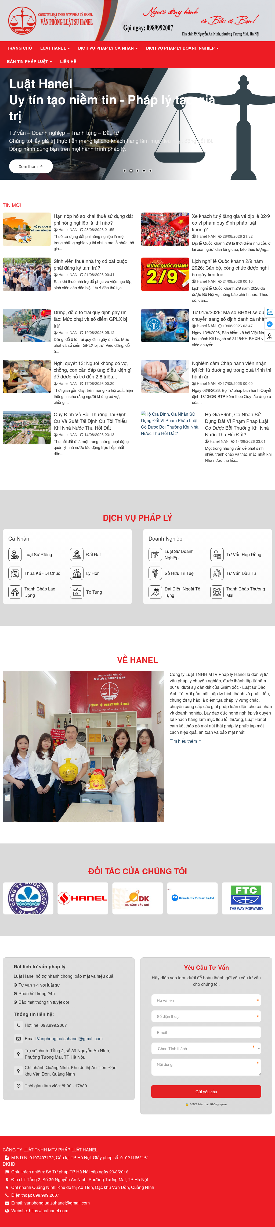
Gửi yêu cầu (206, 1091)
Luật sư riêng (38, 554)
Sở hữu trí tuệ (179, 573)
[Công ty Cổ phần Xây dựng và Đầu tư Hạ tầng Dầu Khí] (138, 898)
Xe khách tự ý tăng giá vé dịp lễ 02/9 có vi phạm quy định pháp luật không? (231, 222)
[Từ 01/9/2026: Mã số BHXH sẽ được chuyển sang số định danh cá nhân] (165, 332)
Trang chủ (19, 48)
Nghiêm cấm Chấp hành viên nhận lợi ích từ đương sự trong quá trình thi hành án (231, 369)
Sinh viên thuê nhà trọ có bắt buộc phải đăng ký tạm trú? (90, 264)
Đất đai (93, 554)
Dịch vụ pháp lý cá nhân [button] (106, 48)
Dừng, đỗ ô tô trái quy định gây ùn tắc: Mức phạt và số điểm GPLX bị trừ (90, 318)
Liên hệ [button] (68, 61)
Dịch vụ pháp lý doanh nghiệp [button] (181, 48)
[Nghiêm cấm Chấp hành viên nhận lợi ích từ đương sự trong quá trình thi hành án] (165, 383)
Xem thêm (28, 162)
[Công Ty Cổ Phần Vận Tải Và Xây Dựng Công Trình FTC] (247, 898)
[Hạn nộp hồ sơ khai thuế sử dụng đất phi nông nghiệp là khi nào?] (27, 232)
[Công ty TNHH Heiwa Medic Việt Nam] (192, 898)
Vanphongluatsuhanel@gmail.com (70, 1038)
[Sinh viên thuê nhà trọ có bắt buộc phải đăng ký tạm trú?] (27, 280)
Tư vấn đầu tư (241, 573)
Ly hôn (93, 573)
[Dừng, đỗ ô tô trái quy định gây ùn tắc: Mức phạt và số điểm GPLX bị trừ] (27, 332)
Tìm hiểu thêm (184, 741)
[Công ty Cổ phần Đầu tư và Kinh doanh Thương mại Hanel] (83, 898)
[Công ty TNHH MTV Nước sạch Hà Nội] (28, 898)
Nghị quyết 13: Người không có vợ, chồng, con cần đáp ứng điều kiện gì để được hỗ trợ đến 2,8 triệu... (93, 369)
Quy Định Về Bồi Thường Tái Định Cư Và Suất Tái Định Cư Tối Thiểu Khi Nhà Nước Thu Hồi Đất (90, 421)
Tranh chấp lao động (39, 592)
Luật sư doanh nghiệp (179, 554)
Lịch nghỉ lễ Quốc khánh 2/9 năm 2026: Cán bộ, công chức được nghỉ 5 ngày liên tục (230, 267)
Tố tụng (94, 592)
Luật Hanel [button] (53, 48)
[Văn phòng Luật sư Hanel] (137, 20)
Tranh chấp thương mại (245, 592)
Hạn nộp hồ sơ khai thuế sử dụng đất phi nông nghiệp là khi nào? (93, 219)
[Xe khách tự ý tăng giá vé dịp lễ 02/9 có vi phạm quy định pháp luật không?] (165, 232)
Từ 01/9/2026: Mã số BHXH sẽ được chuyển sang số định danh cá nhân (231, 315)
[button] (124, 171)
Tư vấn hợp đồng (243, 554)
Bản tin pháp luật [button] (28, 61)
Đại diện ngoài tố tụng (182, 592)
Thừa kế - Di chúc (42, 573)
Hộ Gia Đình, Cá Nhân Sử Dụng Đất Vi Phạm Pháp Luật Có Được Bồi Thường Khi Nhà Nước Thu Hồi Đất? (237, 424)
